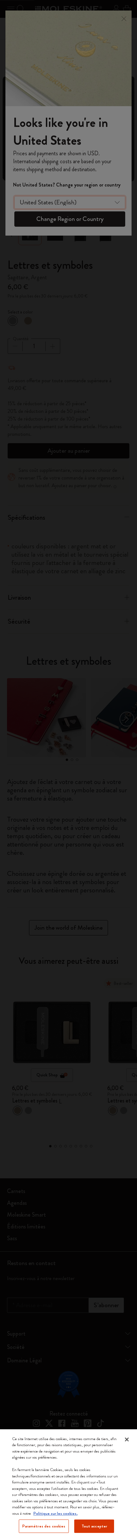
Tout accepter (94, 1526)
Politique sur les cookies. (55, 1513)
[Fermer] (127, 1439)
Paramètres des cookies (44, 1526)
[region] (68, 1483)
